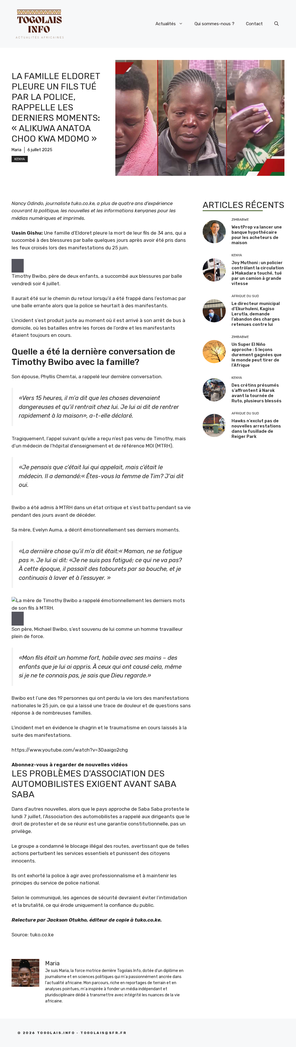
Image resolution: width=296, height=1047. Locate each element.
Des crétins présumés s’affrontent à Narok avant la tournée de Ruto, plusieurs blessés (257, 393)
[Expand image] (18, 266)
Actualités (166, 23)
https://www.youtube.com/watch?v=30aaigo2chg (70, 750)
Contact (254, 23)
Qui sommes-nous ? (214, 23)
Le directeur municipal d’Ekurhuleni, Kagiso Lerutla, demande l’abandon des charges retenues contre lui (256, 314)
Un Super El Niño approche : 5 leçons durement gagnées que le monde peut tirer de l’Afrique (257, 355)
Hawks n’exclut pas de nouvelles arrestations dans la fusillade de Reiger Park (256, 428)
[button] (276, 23)
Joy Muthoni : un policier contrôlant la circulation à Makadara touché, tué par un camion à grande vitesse (258, 273)
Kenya (19, 159)
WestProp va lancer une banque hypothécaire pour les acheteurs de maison (257, 234)
